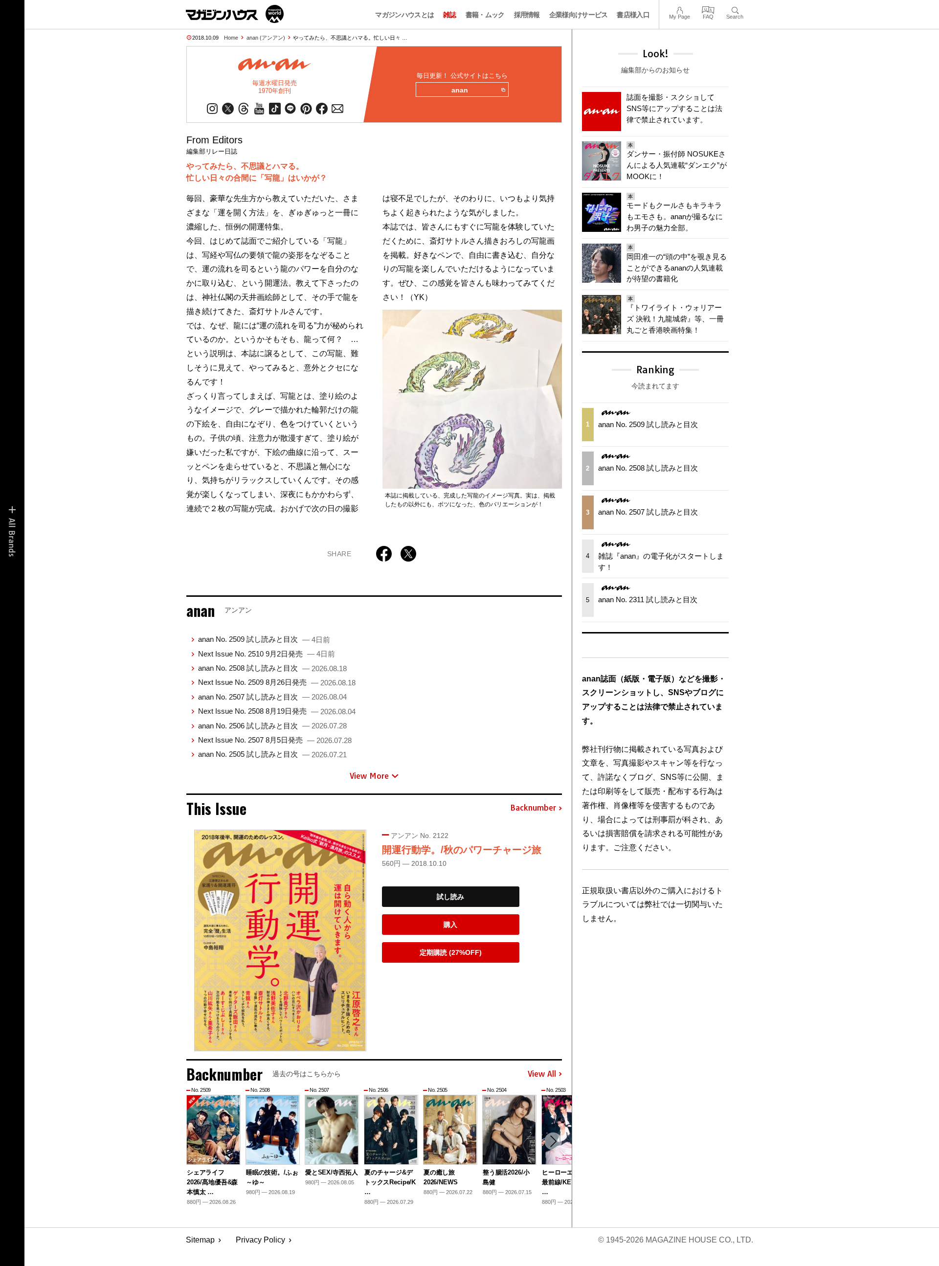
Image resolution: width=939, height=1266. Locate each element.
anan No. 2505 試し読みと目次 (272, 754)
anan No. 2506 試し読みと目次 (272, 726)
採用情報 (527, 14)
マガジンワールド (235, 14)
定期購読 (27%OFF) (451, 952)
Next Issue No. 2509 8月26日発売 (277, 682)
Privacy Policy (260, 1240)
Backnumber (533, 808)
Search (734, 9)
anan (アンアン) (265, 38)
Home (231, 38)
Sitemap (200, 1240)
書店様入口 (633, 14)
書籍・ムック (485, 14)
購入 (450, 924)
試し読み (450, 897)
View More (369, 776)
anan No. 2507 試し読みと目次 (272, 697)
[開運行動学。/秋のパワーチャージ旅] (280, 940)
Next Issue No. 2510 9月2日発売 (266, 654)
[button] (553, 1141)
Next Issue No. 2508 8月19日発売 (277, 711)
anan (459, 90)
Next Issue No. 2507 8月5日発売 (275, 740)
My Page (679, 9)
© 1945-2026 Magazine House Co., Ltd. (675, 1240)
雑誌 (449, 14)
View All (542, 1074)
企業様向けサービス (578, 14)
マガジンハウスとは (404, 14)
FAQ (708, 9)
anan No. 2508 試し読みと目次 (272, 668)
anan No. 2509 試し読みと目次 (264, 639)
